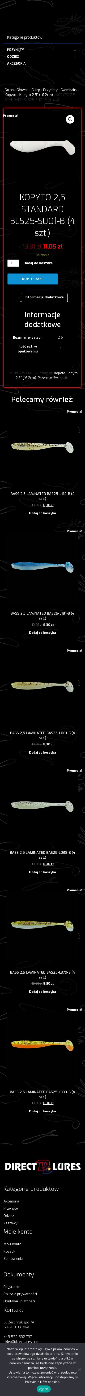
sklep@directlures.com (21, 1341)
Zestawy (10, 1223)
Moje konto (12, 1244)
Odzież (9, 1215)
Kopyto (10, 94)
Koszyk (9, 1251)
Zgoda (43, 1389)
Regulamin (12, 1286)
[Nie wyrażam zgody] (79, 1369)
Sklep (36, 90)
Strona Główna (17, 90)
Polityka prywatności (20, 1294)
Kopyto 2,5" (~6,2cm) (36, 94)
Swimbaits (69, 90)
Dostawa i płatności (19, 1301)
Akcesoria (11, 1201)
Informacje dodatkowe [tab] (44, 297)
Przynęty (50, 90)
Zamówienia (13, 1258)
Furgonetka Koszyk (39, 288)
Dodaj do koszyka (38, 263)
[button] (70, 119)
